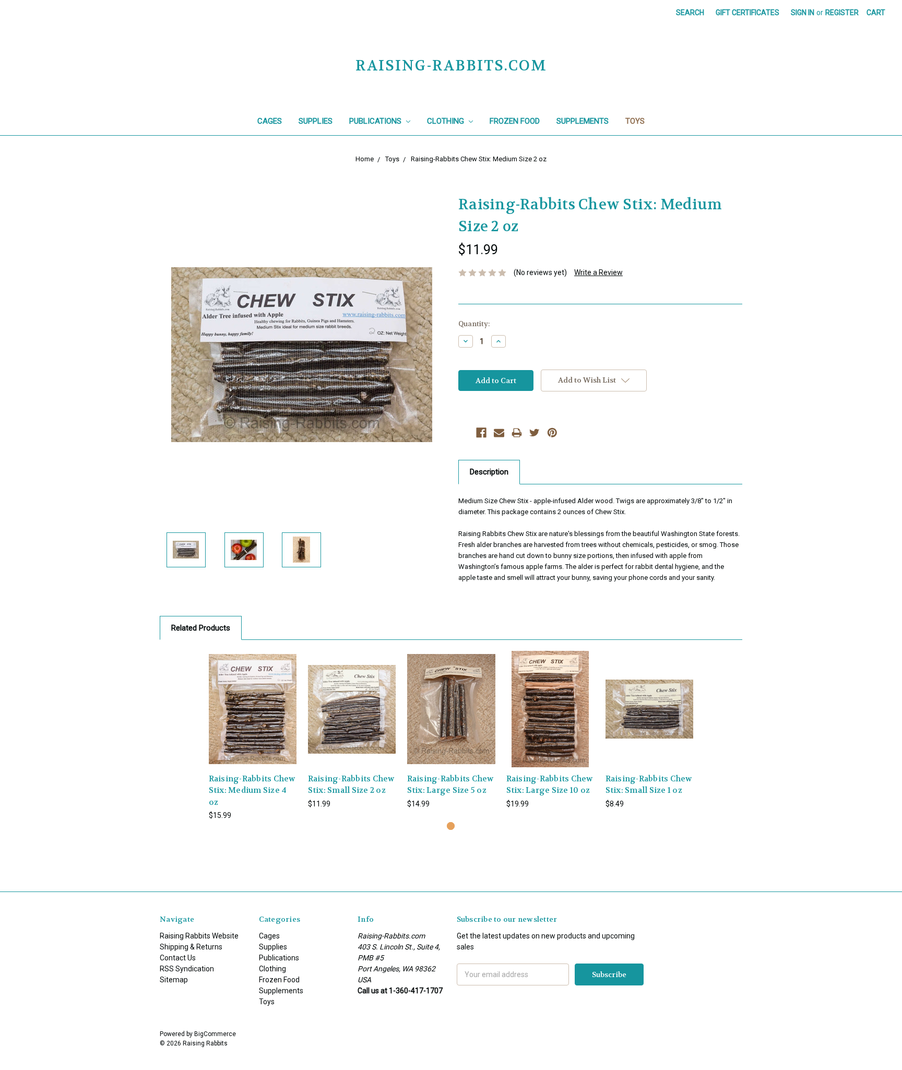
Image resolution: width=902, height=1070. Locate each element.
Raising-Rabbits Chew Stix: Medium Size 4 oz (252, 790)
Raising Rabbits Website (199, 936)
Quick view (252, 699)
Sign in (802, 12)
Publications (376, 121)
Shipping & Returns (191, 947)
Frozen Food (515, 121)
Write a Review (598, 272)
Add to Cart (252, 718)
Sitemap (174, 980)
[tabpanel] (252, 736)
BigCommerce (215, 1034)
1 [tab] (451, 826)
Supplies (316, 121)
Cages (269, 121)
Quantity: (474, 323)
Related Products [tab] (200, 628)
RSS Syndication (187, 969)
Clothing (446, 121)
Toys (635, 121)
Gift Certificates (747, 12)
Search (690, 12)
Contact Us (178, 958)
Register (842, 12)
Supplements (582, 121)
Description (489, 472)
